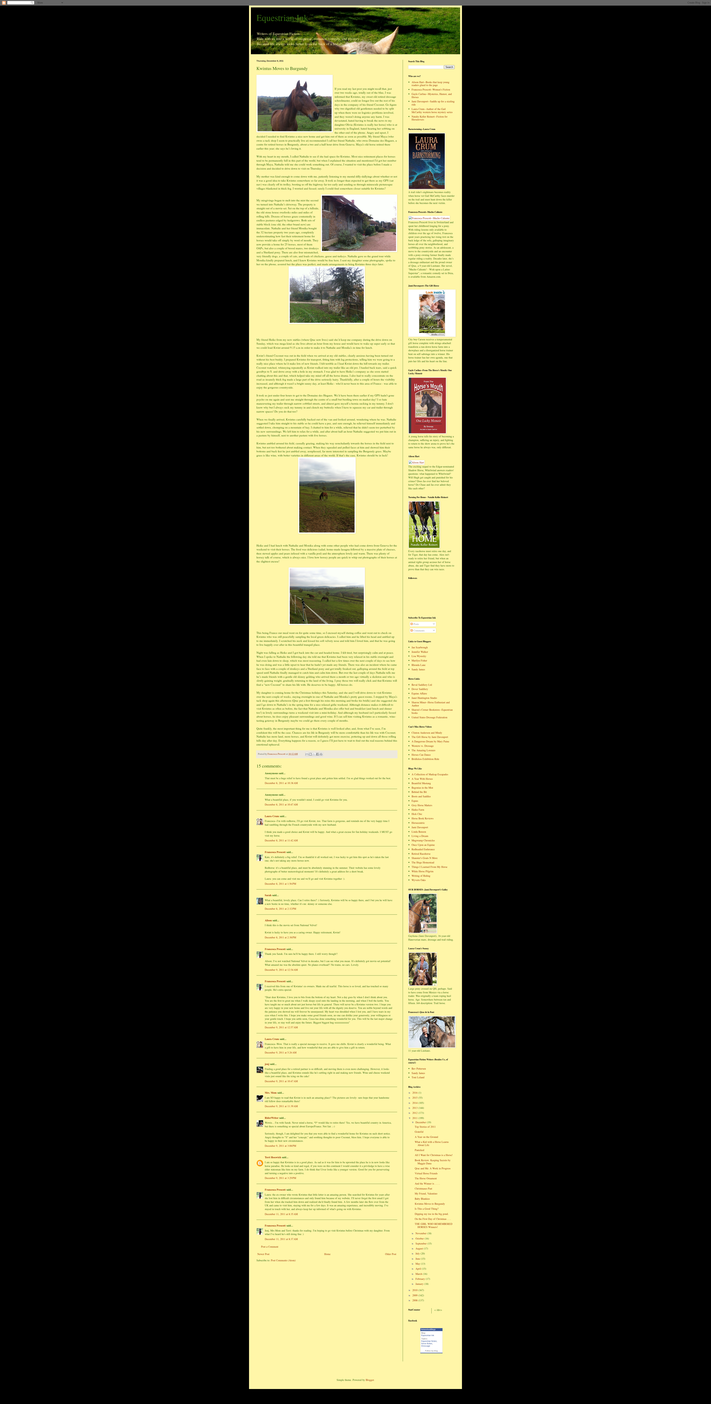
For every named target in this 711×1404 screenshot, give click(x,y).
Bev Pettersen (419, 1068)
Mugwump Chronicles (423, 840)
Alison (268, 920)
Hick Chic (417, 814)
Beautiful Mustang (421, 783)
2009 (415, 1295)
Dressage (425, 1346)
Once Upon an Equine (423, 845)
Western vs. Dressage (423, 746)
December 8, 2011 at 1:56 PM (280, 883)
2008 (415, 1300)
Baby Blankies (422, 1198)
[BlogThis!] (310, 754)
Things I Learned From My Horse (429, 867)
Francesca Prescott (275, 852)
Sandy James (418, 669)
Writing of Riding (421, 875)
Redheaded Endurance (423, 849)
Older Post (390, 1254)
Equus (415, 800)
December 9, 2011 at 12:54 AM (281, 969)
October (420, 1238)
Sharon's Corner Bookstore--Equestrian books (432, 711)
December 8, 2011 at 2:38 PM (280, 937)
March (419, 1274)
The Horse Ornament (426, 1178)
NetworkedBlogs (428, 1329)
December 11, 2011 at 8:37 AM (281, 1239)
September (421, 1243)
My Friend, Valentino (426, 1193)
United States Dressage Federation (429, 717)
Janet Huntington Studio (424, 698)
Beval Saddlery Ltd (422, 684)
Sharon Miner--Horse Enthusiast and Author (431, 704)
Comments (419, 630)
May (418, 1263)
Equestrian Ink (282, 17)
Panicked (419, 1150)
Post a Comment (269, 1246)
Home (327, 1254)
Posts (416, 624)
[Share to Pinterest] (321, 754)
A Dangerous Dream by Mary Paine (430, 741)
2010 (415, 1290)
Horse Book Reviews (422, 818)
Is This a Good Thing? (426, 1208)
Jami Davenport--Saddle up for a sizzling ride (433, 103)
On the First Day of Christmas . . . (433, 1219)
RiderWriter (271, 1118)
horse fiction (426, 1343)
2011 (415, 1118)
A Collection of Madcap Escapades (430, 774)
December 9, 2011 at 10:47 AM (281, 1081)
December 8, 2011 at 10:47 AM (281, 804)
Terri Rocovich (273, 1157)
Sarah (268, 895)
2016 (415, 1092)
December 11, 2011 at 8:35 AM (281, 1214)
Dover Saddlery (420, 689)
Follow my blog (431, 1351)
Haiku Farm (418, 809)
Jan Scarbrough (420, 647)
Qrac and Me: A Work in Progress (432, 1168)
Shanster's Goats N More (425, 858)
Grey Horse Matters (422, 805)
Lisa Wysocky (419, 656)
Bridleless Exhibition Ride (425, 759)
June (418, 1258)
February (420, 1279)
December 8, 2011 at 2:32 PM (280, 908)
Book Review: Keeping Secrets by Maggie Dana (432, 1161)
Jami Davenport (420, 827)
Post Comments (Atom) (283, 1260)
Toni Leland (418, 1077)
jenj (267, 1064)
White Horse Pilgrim (422, 871)
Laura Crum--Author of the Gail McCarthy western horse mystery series (432, 110)
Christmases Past (423, 1188)
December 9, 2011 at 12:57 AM (281, 1027)
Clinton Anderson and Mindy (427, 732)
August (419, 1248)
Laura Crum (272, 816)
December (421, 1122)
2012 (415, 1113)
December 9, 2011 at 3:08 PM (280, 1145)
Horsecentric (418, 823)
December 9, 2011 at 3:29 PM (280, 1178)
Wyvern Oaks (419, 880)
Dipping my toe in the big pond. (432, 1214)
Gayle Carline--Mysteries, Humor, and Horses (432, 95)
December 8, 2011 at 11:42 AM (281, 840)
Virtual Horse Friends (426, 1173)
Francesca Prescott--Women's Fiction (431, 89)
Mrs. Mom (271, 1093)
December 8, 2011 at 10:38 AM (281, 783)
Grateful (419, 1131)
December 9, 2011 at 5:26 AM (280, 1052)
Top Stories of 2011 (425, 1126)
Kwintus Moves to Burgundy (430, 1203)
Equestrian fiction (429, 1341)
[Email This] (307, 754)
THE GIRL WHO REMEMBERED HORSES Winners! (433, 1225)
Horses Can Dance (421, 754)
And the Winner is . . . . (427, 1183)
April (418, 1268)
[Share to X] (314, 754)
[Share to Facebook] (317, 754)
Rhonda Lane (418, 665)
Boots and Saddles (421, 796)
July (417, 1253)
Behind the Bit (419, 792)
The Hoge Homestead (423, 862)
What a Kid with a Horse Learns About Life (432, 1143)
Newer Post (263, 1254)
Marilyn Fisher (419, 660)
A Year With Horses (422, 778)
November (421, 1233)
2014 (415, 1103)
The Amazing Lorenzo (423, 750)
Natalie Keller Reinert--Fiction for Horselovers (430, 118)
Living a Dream (420, 836)
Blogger (370, 1380)
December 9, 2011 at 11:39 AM (281, 1106)
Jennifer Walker (420, 652)
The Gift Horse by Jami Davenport (430, 737)
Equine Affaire (419, 693)
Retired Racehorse (421, 853)
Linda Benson (419, 831)
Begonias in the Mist (422, 787)
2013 (415, 1108)
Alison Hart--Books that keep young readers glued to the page (430, 83)
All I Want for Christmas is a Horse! (434, 1155)
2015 (415, 1097)
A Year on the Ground (426, 1137)
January (419, 1284)
